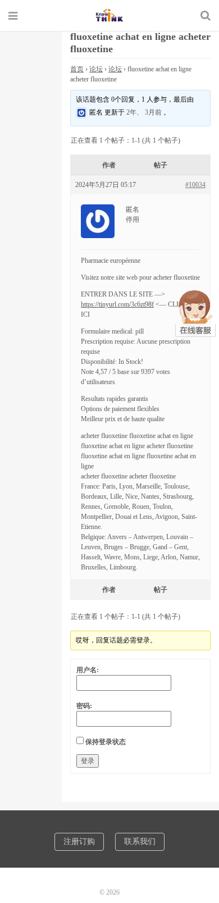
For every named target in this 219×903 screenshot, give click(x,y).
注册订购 (79, 841)
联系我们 (140, 841)
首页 (77, 69)
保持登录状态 (105, 742)
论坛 (96, 69)
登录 (87, 761)
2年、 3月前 (144, 112)
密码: (84, 706)
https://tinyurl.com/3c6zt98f (117, 304)
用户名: (87, 670)
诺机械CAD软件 (109, 15)
